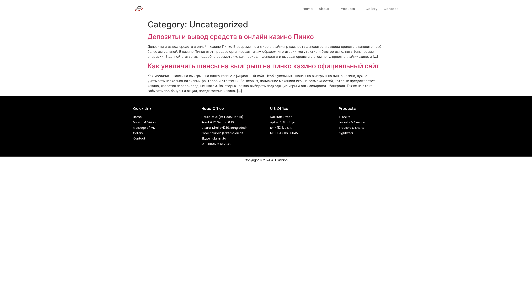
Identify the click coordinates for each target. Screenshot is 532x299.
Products (347, 8)
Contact (391, 8)
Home (308, 8)
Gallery (371, 8)
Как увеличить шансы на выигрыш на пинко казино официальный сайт (263, 66)
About (324, 8)
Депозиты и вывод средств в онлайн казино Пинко (231, 37)
